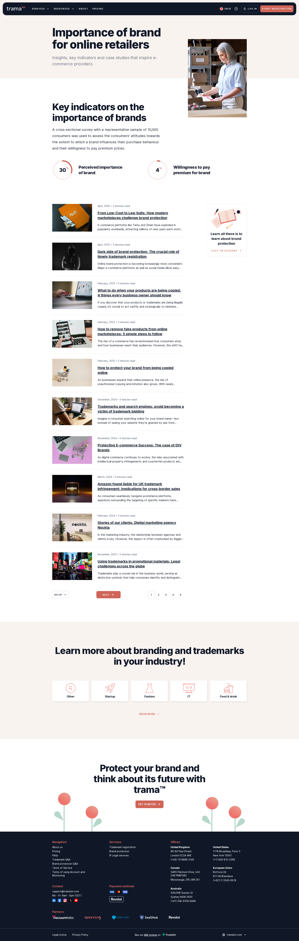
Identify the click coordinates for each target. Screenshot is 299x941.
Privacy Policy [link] (80, 934)
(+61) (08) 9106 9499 (183, 901)
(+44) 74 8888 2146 (182, 859)
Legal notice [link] (59, 934)
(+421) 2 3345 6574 (224, 880)
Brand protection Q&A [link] (65, 863)
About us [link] (57, 847)
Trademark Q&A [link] (61, 859)
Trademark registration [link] (122, 847)
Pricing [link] (56, 851)
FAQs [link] (55, 855)
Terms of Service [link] (62, 867)
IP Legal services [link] (119, 855)
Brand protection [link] (119, 851)
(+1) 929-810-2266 (224, 859)
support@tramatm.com (65, 891)
